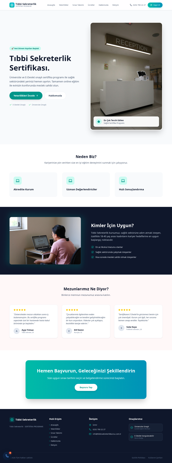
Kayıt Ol (156, 5)
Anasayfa (51, 5)
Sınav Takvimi (78, 5)
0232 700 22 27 (99, 429)
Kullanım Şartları (155, 457)
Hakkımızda (103, 5)
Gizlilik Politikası (138, 457)
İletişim (115, 5)
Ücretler (91, 5)
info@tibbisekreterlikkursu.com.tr (107, 434)
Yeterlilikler (63, 5)
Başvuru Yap (86, 387)
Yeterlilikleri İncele (24, 95)
